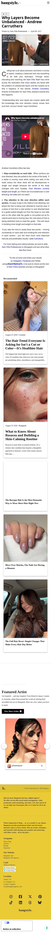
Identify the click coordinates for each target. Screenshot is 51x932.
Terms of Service (9, 865)
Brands (6, 846)
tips (20, 250)
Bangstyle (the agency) (11, 858)
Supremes (7, 848)
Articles (6, 844)
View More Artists (12, 711)
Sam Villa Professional (18, 31)
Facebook (27, 260)
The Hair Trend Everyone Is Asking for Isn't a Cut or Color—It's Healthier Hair (25, 344)
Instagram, (17, 260)
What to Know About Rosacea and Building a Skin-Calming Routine (22, 435)
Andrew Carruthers (40, 88)
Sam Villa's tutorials (17, 266)
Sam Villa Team (33, 79)
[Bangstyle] (10, 3)
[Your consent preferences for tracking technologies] (47, 928)
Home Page (7, 841)
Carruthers (38, 238)
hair (6, 14)
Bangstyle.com (8, 856)
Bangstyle (22, 426)
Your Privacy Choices (19, 922)
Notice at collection (12, 929)
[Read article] (25, 479)
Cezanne (22, 335)
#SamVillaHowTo (15, 263)
